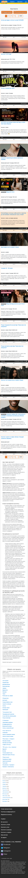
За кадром (3, 837)
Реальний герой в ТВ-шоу (9, 754)
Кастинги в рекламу (6, 829)
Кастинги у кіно (5, 827)
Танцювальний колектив (8, 714)
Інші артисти (7, 730)
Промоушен (5, 709)
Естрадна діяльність (7, 724)
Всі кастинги (4, 822)
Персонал (6, 757)
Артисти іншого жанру (8, 736)
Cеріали (4, 688)
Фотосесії (5, 700)
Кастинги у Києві (5, 824)
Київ (4, 780)
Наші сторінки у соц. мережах (11, 841)
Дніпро (4, 788)
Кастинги (19, 1)
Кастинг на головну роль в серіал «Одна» (12, 380)
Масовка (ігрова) (6, 740)
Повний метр (6, 682)
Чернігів (5, 790)
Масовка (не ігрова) (7, 742)
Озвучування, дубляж (8, 722)
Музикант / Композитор (8, 766)
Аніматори (5, 732)
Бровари (5, 801)
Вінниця (5, 793)
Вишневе (5, 799)
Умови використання (6, 809)
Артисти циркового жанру (9, 734)
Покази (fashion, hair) (8, 702)
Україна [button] (3, 818)
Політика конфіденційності (8, 811)
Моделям (6, 698)
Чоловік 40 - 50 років (7, 268)
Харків (4, 786)
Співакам (6, 720)
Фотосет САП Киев (6, 54)
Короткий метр (6, 686)
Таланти (12, 1)
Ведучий (4, 749)
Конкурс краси (6, 707)
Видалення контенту (6, 814)
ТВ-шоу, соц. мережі (9, 747)
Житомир (5, 795)
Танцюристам (7, 712)
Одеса (4, 782)
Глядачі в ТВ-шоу (7, 744)
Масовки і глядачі (8, 738)
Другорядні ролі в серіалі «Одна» (10, 247)
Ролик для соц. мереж (8, 695)
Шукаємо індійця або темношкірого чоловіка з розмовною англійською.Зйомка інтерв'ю (13, 416)
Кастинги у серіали (6, 832)
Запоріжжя (5, 792)
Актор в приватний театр (8, 88)
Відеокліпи (5, 690)
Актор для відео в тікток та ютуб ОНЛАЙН (12, 20)
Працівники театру (7, 759)
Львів (4, 784)
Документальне (6, 684)
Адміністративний (7, 761)
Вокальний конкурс (7, 726)
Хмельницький (6, 797)
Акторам (5, 680)
